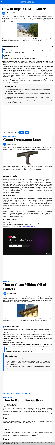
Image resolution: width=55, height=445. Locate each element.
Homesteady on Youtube (28, 226)
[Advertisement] (14, 116)
